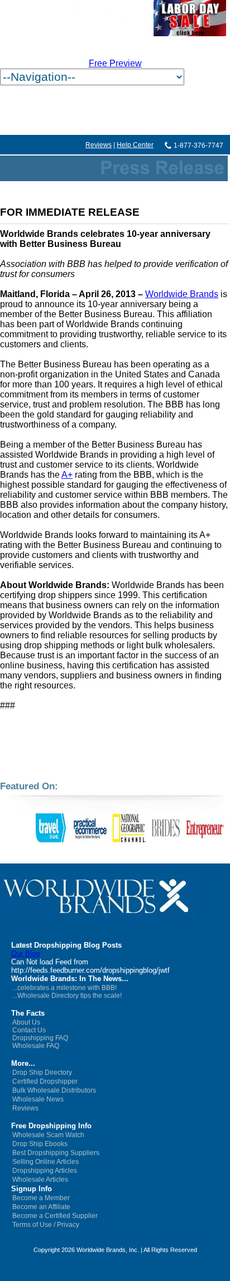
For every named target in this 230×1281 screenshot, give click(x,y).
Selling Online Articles (45, 1162)
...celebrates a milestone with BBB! (64, 988)
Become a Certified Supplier (55, 1216)
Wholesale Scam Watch (48, 1135)
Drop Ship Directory (42, 1072)
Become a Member (41, 1198)
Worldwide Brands (181, 294)
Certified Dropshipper (45, 1081)
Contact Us (29, 1030)
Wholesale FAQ (35, 1046)
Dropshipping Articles (44, 1171)
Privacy (68, 1225)
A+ (67, 474)
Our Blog (25, 953)
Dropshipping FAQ (40, 1038)
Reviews (98, 145)
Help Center (135, 145)
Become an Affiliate (41, 1207)
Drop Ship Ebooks (40, 1144)
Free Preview (115, 63)
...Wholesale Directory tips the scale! (67, 995)
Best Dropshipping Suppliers (55, 1153)
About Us (26, 1022)
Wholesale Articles (40, 1179)
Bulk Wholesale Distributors (54, 1090)
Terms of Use (32, 1225)
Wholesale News (38, 1099)
